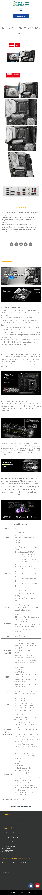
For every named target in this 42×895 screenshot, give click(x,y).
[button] (21, 9)
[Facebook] (30, 885)
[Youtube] (37, 885)
